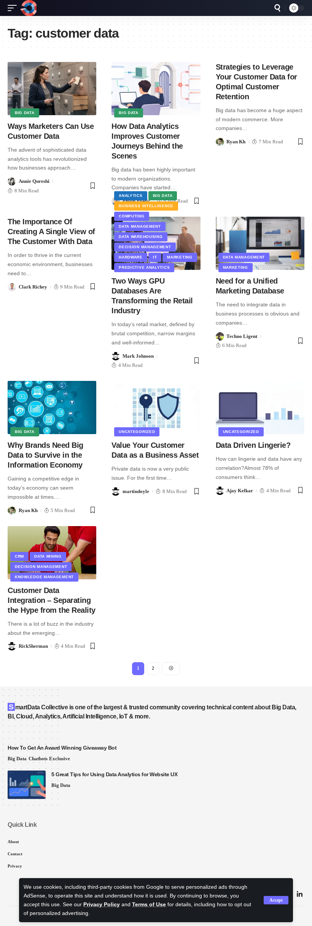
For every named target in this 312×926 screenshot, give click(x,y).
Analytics (130, 195)
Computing (131, 216)
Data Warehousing (140, 237)
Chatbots (38, 758)
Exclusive (59, 758)
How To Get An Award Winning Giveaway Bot (62, 748)
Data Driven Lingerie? (253, 445)
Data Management (140, 226)
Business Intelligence (146, 206)
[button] (276, 900)
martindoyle (136, 491)
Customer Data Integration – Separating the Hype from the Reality (52, 600)
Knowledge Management (44, 577)
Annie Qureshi (34, 181)
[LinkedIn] (299, 894)
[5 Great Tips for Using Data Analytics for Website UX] (27, 785)
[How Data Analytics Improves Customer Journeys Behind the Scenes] (155, 88)
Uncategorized (137, 432)
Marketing (179, 257)
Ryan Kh (235, 141)
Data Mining (48, 556)
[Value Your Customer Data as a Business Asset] (155, 407)
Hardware (131, 257)
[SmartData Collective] (29, 8)
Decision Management (145, 247)
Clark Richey (33, 287)
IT (155, 257)
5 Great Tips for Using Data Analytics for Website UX (114, 774)
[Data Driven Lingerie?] (260, 407)
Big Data (25, 113)
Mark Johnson (138, 356)
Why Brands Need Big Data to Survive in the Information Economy (45, 455)
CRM (19, 556)
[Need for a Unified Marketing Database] (260, 243)
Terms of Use (149, 904)
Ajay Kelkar (239, 490)
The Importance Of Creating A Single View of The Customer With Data (51, 231)
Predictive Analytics (144, 267)
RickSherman (33, 646)
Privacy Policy (101, 904)
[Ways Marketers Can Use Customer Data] (52, 88)
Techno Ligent (241, 336)
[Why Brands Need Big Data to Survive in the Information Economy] (52, 407)
